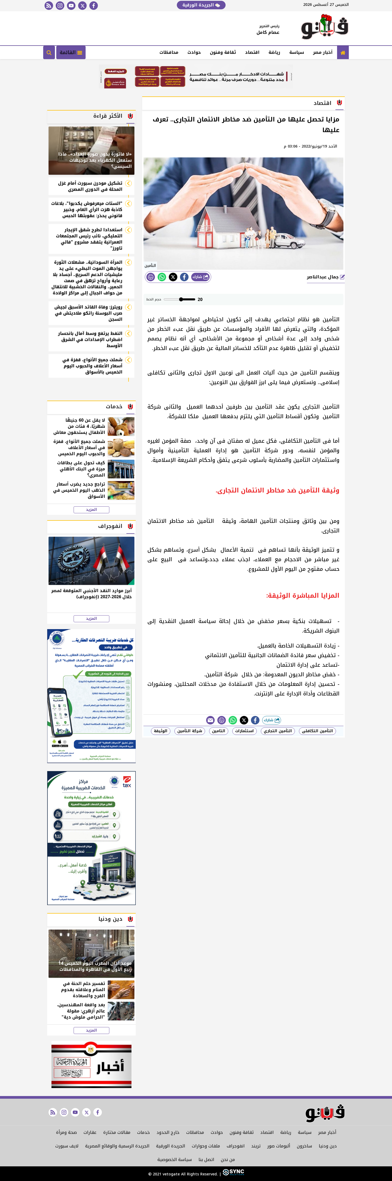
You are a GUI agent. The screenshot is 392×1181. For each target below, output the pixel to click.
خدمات (143, 1132)
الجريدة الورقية (198, 5)
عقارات (90, 1132)
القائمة (68, 52)
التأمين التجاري (278, 731)
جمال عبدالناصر (323, 277)
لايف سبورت (66, 1146)
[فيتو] (325, 28)
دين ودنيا (328, 1146)
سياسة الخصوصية (174, 1159)
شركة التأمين (189, 731)
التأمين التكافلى (317, 731)
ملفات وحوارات (206, 1146)
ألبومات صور (278, 1146)
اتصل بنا (206, 1159)
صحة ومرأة (66, 1132)
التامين (218, 731)
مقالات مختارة (116, 1132)
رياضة (274, 52)
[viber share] (210, 720)
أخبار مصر (323, 52)
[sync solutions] (232, 1174)
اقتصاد (252, 52)
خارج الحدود (168, 1132)
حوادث (194, 52)
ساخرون (304, 1146)
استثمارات (244, 731)
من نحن (228, 1159)
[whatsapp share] (162, 277)
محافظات (168, 52)
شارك (198, 277)
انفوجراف (236, 1146)
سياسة (296, 52)
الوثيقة (160, 731)
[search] (49, 52)
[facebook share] (184, 277)
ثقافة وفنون (223, 52)
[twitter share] (173, 277)
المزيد (91, 509)
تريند (256, 1146)
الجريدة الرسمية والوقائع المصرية (117, 1146)
